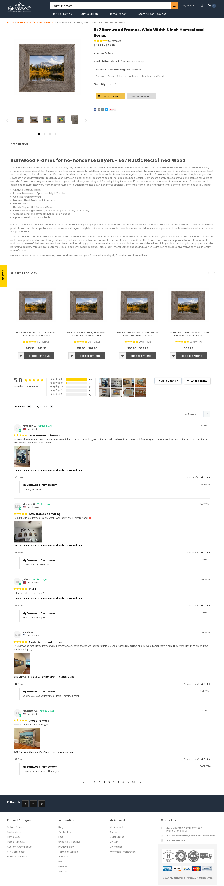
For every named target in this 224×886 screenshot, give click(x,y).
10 (133, 782)
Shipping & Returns (69, 842)
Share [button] (20, 477)
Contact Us (64, 832)
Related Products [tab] (23, 273)
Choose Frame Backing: (117, 69)
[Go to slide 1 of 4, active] (39, 135)
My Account (189, 6)
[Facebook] (95, 109)
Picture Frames (62, 14)
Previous (7, 121)
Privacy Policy (66, 846)
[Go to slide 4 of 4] (55, 135)
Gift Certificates (16, 851)
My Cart (114, 842)
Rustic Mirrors (90, 14)
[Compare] (202, 5)
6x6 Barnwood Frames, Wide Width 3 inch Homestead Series (137, 334)
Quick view (36, 304)
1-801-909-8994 (175, 840)
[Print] (102, 109)
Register (22, 856)
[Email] (99, 109)
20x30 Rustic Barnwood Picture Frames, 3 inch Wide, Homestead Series (49, 470)
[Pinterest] (112, 109)
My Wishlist (116, 846)
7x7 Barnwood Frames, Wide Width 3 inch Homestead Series (188, 334)
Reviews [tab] (20, 406)
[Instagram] (49, 803)
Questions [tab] (42, 406)
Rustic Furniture (16, 842)
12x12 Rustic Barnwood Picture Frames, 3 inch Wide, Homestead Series (49, 545)
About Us (63, 856)
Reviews (62, 866)
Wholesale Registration (123, 851)
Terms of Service (68, 851)
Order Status (117, 837)
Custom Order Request (150, 14)
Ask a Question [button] (169, 380)
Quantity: (100, 84)
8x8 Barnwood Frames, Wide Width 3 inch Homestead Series (86, 334)
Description (19, 144)
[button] (203, 477)
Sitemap (63, 871)
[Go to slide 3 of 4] (50, 135)
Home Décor (14, 837)
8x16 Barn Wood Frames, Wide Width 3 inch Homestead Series (44, 751)
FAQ (60, 837)
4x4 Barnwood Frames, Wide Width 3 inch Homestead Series (36, 334)
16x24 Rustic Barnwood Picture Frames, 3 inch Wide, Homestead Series (49, 598)
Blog (60, 827)
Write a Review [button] (199, 380)
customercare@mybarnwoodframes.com (190, 835)
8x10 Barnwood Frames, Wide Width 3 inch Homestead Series (44, 676)
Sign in (10, 856)
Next (86, 121)
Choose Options (39, 356)
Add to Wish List (21, 355)
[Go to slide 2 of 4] (44, 135)
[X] (106, 109)
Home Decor (117, 14)
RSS (60, 861)
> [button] (140, 782)
